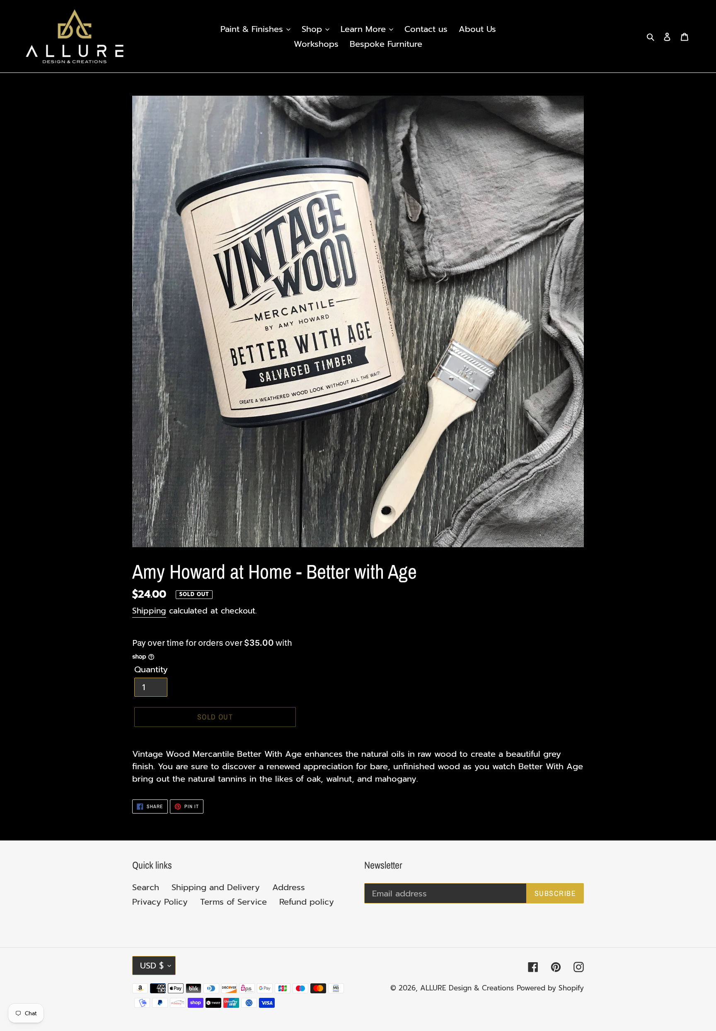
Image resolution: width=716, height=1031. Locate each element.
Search (145, 887)
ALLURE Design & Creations (467, 988)
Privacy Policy (160, 902)
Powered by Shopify (550, 988)
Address (288, 887)
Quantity (151, 669)
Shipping (149, 611)
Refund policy (306, 902)
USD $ (152, 965)
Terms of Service (233, 902)
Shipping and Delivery (216, 887)
